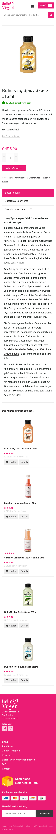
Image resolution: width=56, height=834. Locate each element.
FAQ (4, 764)
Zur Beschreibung (11, 136)
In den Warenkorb (14, 168)
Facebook (4, 728)
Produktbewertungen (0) (18, 209)
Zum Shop (7, 746)
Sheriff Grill (40, 349)
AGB (35, 826)
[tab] (28, 193)
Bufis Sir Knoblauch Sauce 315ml (28, 649)
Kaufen (12, 462)
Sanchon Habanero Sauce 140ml (28, 486)
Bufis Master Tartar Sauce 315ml (28, 595)
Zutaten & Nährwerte (16, 201)
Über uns (7, 755)
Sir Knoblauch (11, 354)
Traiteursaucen (21, 178)
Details (24, 462)
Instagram (10, 728)
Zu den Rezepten (11, 751)
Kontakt (6, 769)
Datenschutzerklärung (22, 826)
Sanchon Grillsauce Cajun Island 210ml (28, 540)
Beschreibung (12, 193)
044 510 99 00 (11, 719)
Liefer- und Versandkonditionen (18, 760)
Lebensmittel (35, 178)
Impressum (7, 826)
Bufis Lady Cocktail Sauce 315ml (28, 431)
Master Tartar (26, 349)
